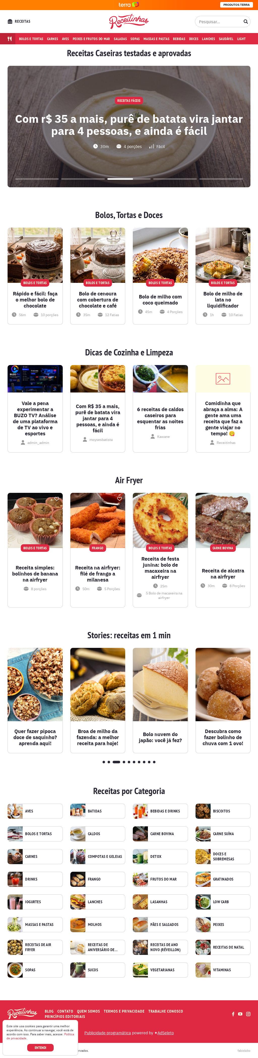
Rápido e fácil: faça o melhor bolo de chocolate (35, 299)
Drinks (31, 879)
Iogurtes (33, 901)
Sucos (93, 970)
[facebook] (233, 1014)
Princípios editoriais (65, 1016)
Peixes (218, 924)
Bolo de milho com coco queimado (160, 299)
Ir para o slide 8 (144, 762)
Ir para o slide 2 (83, 179)
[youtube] (240, 1013)
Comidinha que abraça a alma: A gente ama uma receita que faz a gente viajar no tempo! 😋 (223, 418)
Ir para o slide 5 (221, 179)
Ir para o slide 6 (134, 762)
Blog (49, 1011)
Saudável (226, 39)
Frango (94, 879)
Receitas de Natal (228, 947)
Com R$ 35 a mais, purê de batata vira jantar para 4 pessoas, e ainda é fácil (97, 418)
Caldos (94, 833)
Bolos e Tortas (38, 833)
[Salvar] (57, 234)
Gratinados (223, 879)
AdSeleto (165, 1032)
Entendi (40, 1047)
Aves (65, 39)
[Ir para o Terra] (129, 5)
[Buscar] (246, 21)
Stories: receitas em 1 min (129, 635)
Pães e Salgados (164, 924)
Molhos (95, 924)
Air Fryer (129, 480)
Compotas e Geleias (105, 856)
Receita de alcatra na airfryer (223, 573)
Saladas (120, 39)
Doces (194, 39)
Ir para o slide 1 (37, 179)
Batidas (95, 811)
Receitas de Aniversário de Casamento (101, 947)
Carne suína (223, 833)
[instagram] (248, 1014)
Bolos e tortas (31, 39)
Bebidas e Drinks (165, 811)
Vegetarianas (162, 970)
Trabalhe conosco (165, 1011)
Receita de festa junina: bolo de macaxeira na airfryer (160, 568)
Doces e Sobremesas (223, 857)
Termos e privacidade (124, 1011)
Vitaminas (222, 970)
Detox (156, 856)
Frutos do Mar (163, 879)
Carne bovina (162, 833)
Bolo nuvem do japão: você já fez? (160, 737)
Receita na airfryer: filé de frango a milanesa (97, 573)
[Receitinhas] (129, 21)
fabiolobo (244, 1050)
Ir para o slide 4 (175, 179)
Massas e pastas (156, 39)
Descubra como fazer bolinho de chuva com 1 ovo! (223, 737)
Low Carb (221, 901)
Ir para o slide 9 (149, 762)
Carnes (52, 39)
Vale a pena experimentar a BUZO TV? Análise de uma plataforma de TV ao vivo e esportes (35, 418)
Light (241, 39)
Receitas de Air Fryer (38, 947)
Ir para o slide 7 (139, 762)
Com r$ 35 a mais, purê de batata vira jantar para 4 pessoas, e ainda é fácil (129, 124)
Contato (65, 1011)
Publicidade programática (107, 1032)
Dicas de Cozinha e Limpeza (129, 352)
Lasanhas (158, 901)
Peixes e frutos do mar (91, 39)
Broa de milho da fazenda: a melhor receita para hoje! (98, 737)
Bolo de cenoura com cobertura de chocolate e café (97, 299)
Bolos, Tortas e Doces (129, 215)
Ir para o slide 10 (154, 762)
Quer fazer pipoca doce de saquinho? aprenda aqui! (35, 737)
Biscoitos (221, 811)
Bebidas (179, 39)
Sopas (135, 39)
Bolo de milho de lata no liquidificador (222, 299)
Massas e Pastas (39, 924)
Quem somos (88, 1011)
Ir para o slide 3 (129, 179)
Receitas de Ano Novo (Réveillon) (165, 947)
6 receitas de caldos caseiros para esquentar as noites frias (160, 418)
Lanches (208, 39)
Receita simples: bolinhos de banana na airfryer (35, 573)
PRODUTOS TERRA (236, 4)
